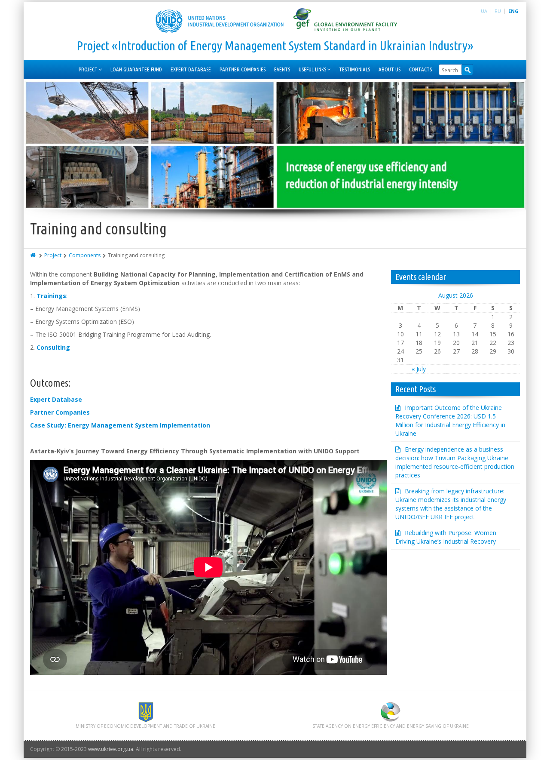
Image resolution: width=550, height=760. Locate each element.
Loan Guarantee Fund (136, 69)
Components (85, 255)
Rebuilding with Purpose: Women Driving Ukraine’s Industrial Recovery (445, 537)
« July (419, 369)
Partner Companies (243, 69)
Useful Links (312, 69)
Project (88, 69)
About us (389, 69)
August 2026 (455, 295)
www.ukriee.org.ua (110, 749)
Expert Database (191, 69)
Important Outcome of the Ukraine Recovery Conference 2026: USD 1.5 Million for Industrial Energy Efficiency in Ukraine (450, 420)
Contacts (420, 69)
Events (282, 69)
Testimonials (354, 69)
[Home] (33, 255)
